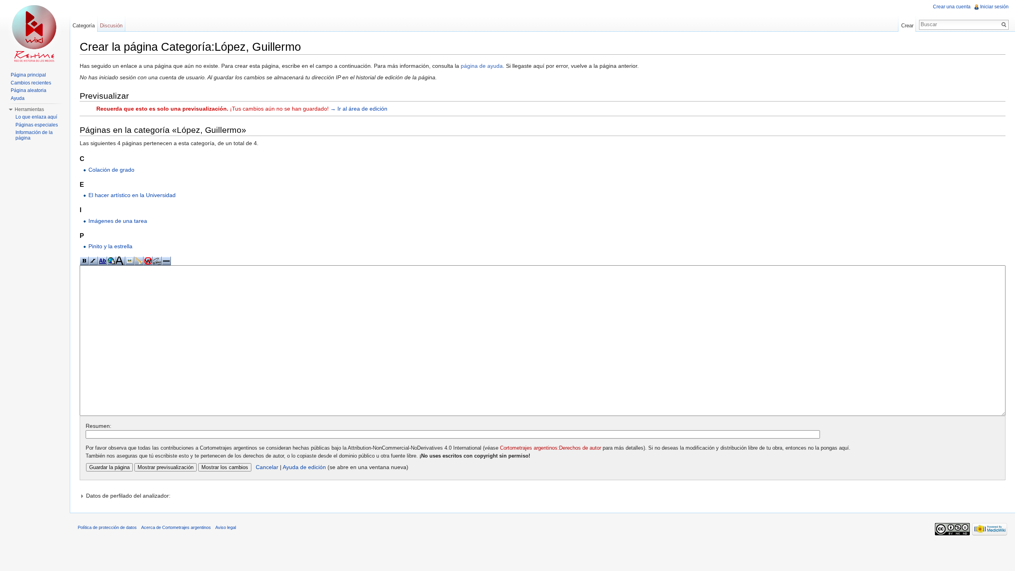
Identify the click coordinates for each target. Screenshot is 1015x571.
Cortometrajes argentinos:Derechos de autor (550, 448)
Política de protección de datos (107, 527)
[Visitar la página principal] (35, 31)
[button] (542, 495)
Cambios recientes (31, 83)
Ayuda (18, 98)
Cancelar (267, 467)
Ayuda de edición (304, 467)
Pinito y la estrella (110, 246)
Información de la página (34, 135)
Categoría (84, 26)
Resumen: (98, 426)
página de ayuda (482, 66)
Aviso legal (225, 527)
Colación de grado (111, 170)
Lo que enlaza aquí (36, 117)
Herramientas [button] (29, 109)
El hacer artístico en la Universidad (132, 195)
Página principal (28, 75)
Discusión (111, 26)
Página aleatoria (28, 90)
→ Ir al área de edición (358, 108)
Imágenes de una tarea (117, 221)
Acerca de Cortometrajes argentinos (176, 527)
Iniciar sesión (994, 7)
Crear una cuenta (952, 7)
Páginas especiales (36, 125)
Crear (907, 26)
